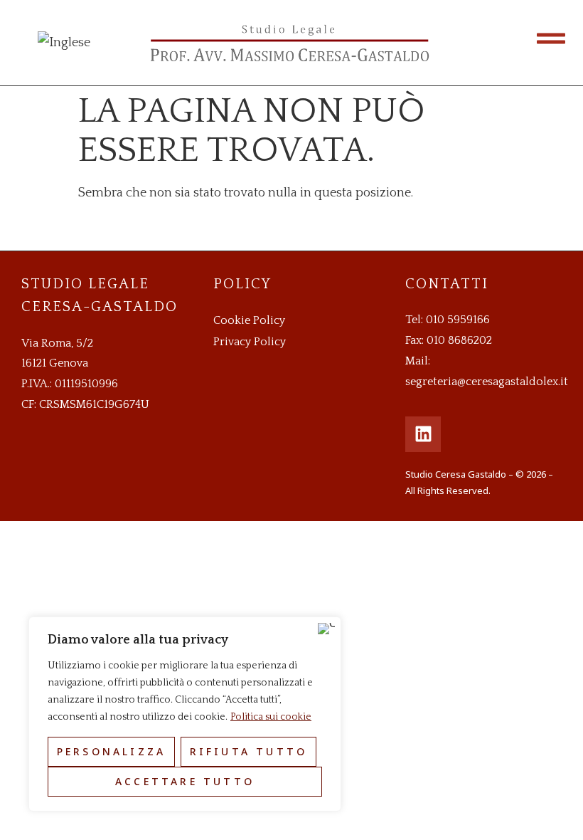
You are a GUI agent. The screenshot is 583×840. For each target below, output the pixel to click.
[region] (184, 714)
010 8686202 (459, 340)
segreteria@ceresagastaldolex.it (486, 381)
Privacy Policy (249, 341)
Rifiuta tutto (249, 751)
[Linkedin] (423, 434)
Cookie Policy (249, 320)
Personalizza (111, 751)
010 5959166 (458, 319)
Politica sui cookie (270, 717)
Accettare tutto (185, 781)
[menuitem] (64, 42)
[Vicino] (326, 628)
